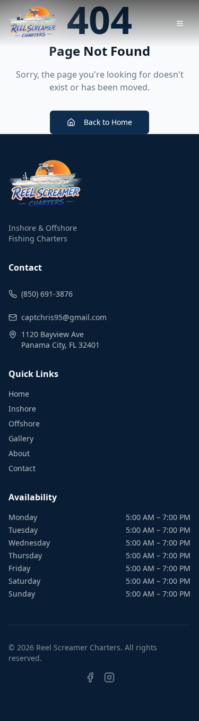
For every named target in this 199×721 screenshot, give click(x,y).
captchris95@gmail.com (64, 317)
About (19, 453)
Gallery (20, 438)
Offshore (24, 423)
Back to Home (108, 122)
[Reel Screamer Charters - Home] (33, 23)
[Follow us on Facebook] (90, 683)
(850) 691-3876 (47, 294)
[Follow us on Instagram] (109, 683)
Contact (22, 468)
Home (18, 394)
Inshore (22, 409)
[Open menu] (180, 23)
